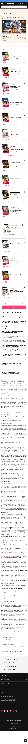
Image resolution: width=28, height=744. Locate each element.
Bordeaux (12, 560)
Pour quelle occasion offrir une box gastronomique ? (11, 359)
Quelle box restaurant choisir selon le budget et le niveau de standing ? (12, 373)
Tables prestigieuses (16, 102)
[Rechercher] (26, 7)
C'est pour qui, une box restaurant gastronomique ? (11, 355)
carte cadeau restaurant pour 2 (8, 644)
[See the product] (24, 62)
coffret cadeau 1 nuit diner (7, 637)
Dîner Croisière (14, 260)
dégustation (4, 494)
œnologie (20, 500)
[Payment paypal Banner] (2, 700)
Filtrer (14, 49)
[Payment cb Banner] (7, 700)
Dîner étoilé (13, 194)
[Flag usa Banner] (15, 711)
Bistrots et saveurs (15, 117)
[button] (25, 740)
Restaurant (5, 44)
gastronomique (11, 392)
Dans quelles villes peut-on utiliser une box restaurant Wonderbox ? (12, 332)
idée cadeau (20, 389)
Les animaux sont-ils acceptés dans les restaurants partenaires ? (12, 350)
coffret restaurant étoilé (20, 646)
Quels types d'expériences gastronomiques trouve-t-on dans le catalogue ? (12, 327)
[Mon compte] (20, 3)
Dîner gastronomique (16, 164)
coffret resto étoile (5, 649)
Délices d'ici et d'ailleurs (17, 274)
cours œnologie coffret (6, 646)
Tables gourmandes (15, 56)
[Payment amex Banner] (10, 700)
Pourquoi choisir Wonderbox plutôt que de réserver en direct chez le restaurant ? (13, 341)
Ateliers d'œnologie (15, 243)
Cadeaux (3, 10)
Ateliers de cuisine (19, 603)
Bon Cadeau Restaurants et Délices (16, 148)
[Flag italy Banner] (4, 711)
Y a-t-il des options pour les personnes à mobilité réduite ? (13, 336)
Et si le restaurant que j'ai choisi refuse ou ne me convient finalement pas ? (13, 346)
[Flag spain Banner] (1, 711)
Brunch (14, 44)
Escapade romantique (6, 475)
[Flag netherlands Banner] (12, 711)
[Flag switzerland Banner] (10, 711)
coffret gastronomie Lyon (7, 642)
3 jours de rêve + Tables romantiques (16, 133)
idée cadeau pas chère (20, 441)
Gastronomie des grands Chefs (15, 87)
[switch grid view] (4, 49)
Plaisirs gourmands (15, 178)
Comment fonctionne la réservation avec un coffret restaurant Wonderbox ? (13, 368)
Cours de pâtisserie (21, 620)
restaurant (3, 418)
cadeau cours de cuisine (7, 635)
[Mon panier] (26, 3)
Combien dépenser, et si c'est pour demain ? (11, 364)
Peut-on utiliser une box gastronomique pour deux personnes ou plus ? (13, 322)
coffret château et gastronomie (9, 639)
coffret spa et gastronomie (18, 649)
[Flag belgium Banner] (7, 711)
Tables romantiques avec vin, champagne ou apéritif (16, 210)
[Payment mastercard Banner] (14, 700)
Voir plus (13, 307)
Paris (8, 560)
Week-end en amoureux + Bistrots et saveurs (16, 291)
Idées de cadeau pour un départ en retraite (11, 651)
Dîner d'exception (15, 71)
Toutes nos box (8, 13)
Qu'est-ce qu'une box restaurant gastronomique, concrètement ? (11, 317)
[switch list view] (9, 49)
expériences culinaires (11, 556)
